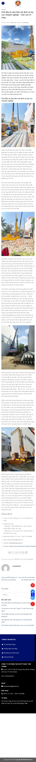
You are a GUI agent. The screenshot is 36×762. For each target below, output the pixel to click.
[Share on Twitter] (16, 552)
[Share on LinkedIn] (26, 552)
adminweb (25, 22)
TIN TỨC (3, 9)
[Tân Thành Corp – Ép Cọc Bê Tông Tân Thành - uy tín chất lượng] (18, 3)
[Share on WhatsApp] (9, 552)
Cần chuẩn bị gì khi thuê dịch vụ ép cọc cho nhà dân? (17, 625)
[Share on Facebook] (12, 552)
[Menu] (3, 3)
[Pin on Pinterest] (23, 552)
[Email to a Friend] (19, 552)
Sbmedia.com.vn (27, 759)
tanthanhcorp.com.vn (16, 543)
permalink (30, 559)
